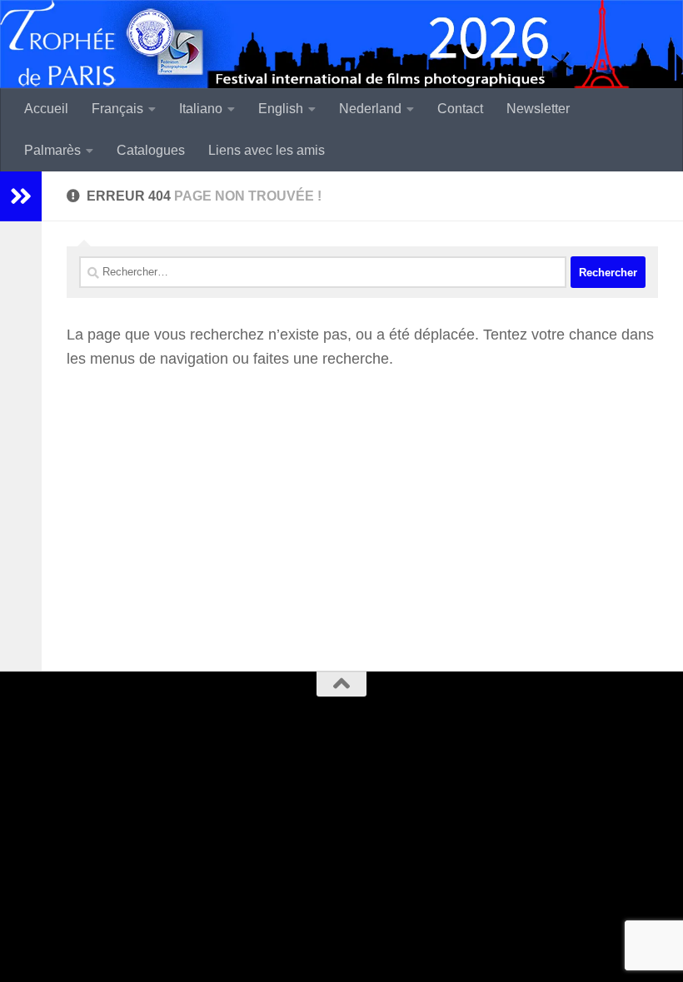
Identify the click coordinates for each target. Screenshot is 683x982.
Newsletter (538, 109)
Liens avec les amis (266, 150)
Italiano (200, 109)
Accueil (46, 109)
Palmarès (52, 150)
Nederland (370, 109)
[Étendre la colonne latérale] (21, 196)
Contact (460, 109)
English (280, 109)
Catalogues (151, 150)
